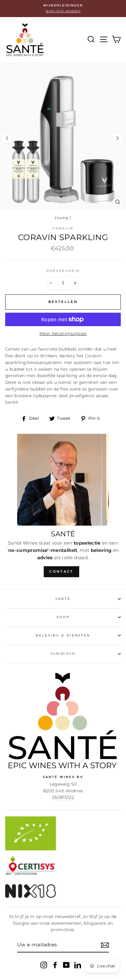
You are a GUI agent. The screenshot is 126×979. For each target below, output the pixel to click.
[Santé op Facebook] (55, 965)
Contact (61, 571)
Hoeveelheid (63, 271)
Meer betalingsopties (63, 333)
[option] (63, 8)
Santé (62, 599)
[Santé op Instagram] (43, 965)
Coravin (63, 228)
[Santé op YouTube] (66, 965)
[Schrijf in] (105, 945)
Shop (63, 617)
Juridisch (63, 654)
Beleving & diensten (63, 635)
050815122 (63, 797)
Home (61, 217)
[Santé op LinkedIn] (77, 965)
